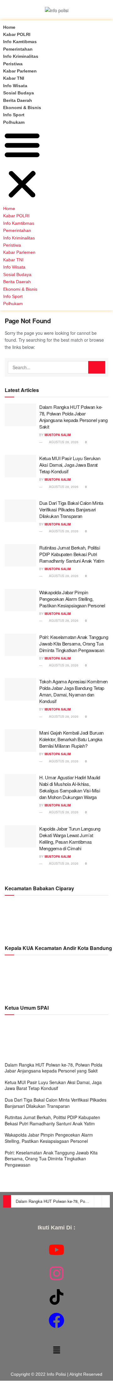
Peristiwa (13, 63)
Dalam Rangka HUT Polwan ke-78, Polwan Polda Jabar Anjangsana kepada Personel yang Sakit (73, 417)
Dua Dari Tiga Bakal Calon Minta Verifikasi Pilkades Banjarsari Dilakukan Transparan (71, 509)
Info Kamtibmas (20, 41)
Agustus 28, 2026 (63, 442)
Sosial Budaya (18, 92)
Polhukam (13, 122)
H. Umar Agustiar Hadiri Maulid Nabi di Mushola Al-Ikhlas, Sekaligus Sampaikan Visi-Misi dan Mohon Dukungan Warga (69, 787)
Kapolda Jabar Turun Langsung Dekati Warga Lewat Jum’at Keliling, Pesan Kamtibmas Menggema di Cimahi (69, 838)
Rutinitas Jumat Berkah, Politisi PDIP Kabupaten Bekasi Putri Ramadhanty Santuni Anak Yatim (71, 554)
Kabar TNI (13, 78)
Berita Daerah (17, 100)
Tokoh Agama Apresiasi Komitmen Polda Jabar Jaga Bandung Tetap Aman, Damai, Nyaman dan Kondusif (73, 691)
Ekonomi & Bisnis (22, 107)
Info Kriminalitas (20, 56)
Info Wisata (15, 85)
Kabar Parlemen (20, 70)
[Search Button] (96, 367)
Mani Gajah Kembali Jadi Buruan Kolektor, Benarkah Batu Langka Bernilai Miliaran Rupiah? (71, 739)
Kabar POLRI (16, 34)
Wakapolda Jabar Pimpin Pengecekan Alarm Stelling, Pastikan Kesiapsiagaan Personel (72, 599)
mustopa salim (58, 435)
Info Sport (13, 114)
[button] (22, 165)
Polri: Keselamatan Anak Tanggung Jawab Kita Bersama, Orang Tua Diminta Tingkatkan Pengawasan (73, 643)
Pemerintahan (18, 49)
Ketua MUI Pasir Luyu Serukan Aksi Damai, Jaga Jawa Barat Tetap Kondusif (69, 465)
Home (9, 27)
